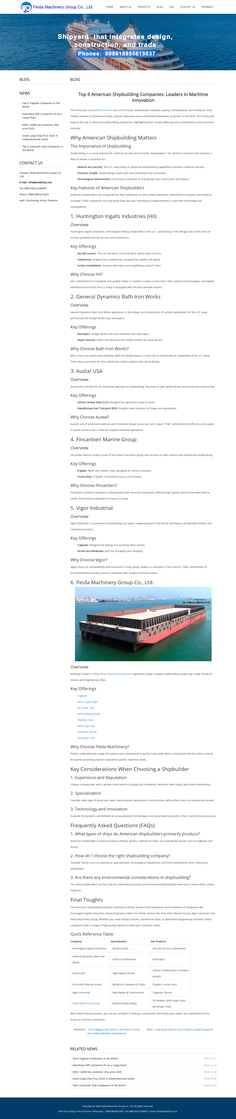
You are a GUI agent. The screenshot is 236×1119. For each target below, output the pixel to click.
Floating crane (85, 719)
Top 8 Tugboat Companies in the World (95, 1058)
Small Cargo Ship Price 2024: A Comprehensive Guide (103, 1078)
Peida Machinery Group (114, 673)
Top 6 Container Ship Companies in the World (98, 1085)
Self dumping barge (88, 713)
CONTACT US (187, 6)
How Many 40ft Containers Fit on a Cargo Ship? (99, 1065)
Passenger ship (86, 738)
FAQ (171, 6)
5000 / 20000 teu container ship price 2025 (97, 1072)
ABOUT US (126, 6)
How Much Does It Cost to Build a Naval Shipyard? (184, 1029)
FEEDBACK (207, 6)
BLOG (160, 6)
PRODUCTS (144, 6)
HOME (110, 6)
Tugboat (82, 695)
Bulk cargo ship (86, 726)
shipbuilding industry (99, 110)
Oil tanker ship (86, 707)
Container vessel (87, 732)
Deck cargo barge (87, 701)
